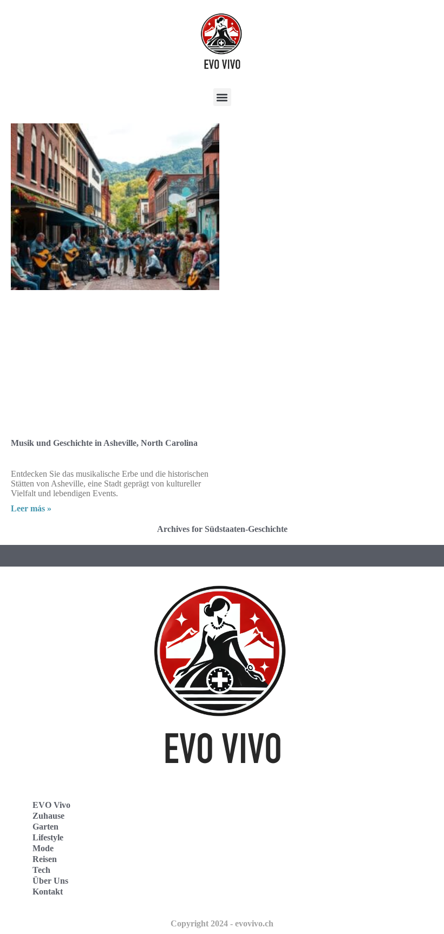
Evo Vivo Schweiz (271, 884)
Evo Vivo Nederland (275, 860)
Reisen (44, 859)
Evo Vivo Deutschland (279, 812)
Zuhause (48, 815)
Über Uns (50, 880)
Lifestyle (47, 837)
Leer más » (31, 508)
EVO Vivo (51, 805)
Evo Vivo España (270, 836)
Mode (43, 848)
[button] (222, 97)
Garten (45, 826)
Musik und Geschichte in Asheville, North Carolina (104, 443)
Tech (41, 869)
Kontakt (47, 891)
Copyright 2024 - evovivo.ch (222, 923)
